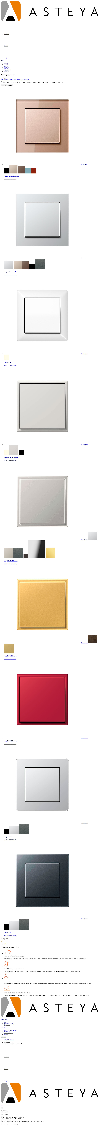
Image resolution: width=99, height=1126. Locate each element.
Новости (6, 68)
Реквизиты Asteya (5, 1105)
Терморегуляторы (8, 1033)
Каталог (6, 64)
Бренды (6, 66)
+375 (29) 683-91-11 (9, 1039)
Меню (2, 60)
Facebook (6, 34)
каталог (3, 1027)
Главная (6, 63)
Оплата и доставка (9, 1023)
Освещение (7, 1031)
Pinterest (6, 46)
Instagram (6, 57)
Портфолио (7, 67)
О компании (7, 70)
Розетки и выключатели (10, 1030)
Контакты (6, 71)
